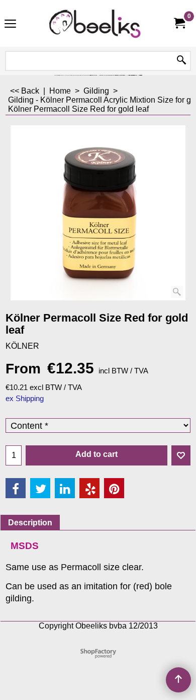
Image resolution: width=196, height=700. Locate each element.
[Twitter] (40, 488)
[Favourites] (180, 455)
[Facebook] (16, 488)
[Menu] (10, 24)
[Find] (181, 60)
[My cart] (178, 23)
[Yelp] (89, 488)
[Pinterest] (114, 488)
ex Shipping (25, 399)
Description (30, 522)
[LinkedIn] (65, 488)
